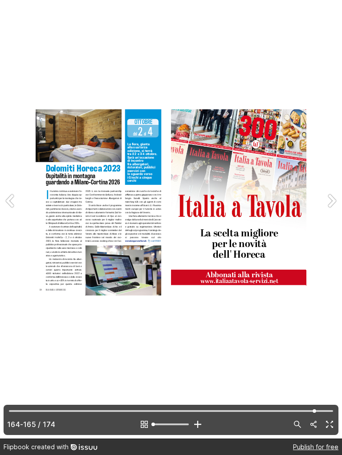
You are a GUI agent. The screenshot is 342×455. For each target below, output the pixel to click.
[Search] (297, 424)
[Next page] (331, 219)
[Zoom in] (198, 424)
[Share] (313, 424)
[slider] (171, 424)
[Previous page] (10, 219)
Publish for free (315, 447)
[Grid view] (144, 424)
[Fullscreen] (329, 424)
